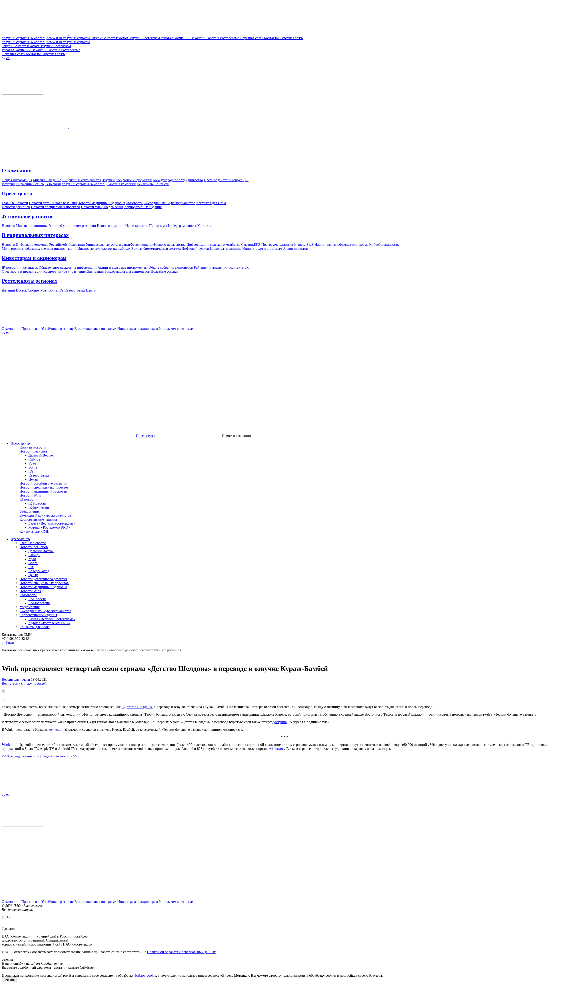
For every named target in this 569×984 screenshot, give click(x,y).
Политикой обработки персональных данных (181, 952)
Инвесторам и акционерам (34, 258)
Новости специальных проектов (44, 487)
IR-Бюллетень (39, 507)
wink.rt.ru (276, 749)
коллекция (56, 729)
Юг (31, 471)
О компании (17, 170)
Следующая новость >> (59, 756)
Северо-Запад (38, 475)
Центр (33, 479)
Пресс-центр (17, 193)
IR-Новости (37, 503)
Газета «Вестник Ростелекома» (51, 523)
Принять (9, 980)
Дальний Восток (41, 455)
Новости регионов (34, 451)
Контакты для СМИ (35, 531)
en (8, 58)
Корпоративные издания (38, 519)
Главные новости (33, 447)
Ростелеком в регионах (29, 281)
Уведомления (30, 511)
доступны (279, 722)
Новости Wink (30, 495)
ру (3, 58)
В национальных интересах (35, 235)
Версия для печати (16, 679)
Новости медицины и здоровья (43, 491)
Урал (32, 463)
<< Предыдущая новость (20, 756)
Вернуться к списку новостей (24, 683)
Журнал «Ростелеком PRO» (49, 527)
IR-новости (28, 499)
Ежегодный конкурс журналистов (45, 515)
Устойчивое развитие (28, 216)
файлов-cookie (145, 975)
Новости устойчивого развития (43, 483)
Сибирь (34, 459)
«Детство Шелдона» (137, 707)
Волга (33, 467)
